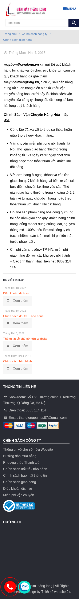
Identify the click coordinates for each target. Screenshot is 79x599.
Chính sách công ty (34, 33)
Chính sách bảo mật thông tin (25, 475)
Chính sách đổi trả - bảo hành (25, 469)
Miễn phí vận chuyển (18, 495)
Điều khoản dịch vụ (16, 293)
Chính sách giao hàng (19, 482)
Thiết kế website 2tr (55, 592)
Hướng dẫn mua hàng (19, 456)
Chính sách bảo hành (17, 361)
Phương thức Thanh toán (22, 462)
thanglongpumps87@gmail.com (43, 417)
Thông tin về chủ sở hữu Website (25, 338)
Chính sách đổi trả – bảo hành (23, 316)
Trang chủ (10, 33)
